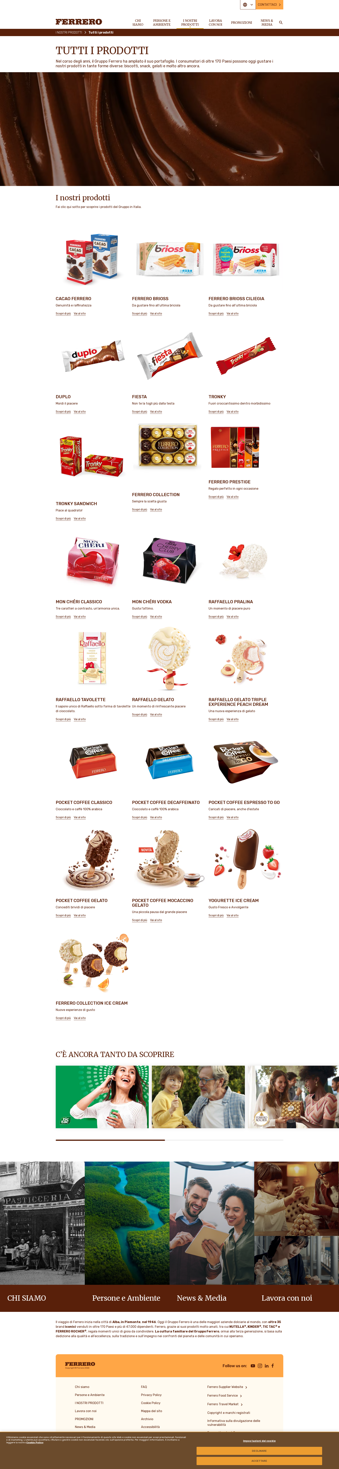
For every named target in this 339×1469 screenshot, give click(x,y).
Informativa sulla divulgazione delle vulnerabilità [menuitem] (233, 1423)
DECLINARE (259, 1450)
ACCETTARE (259, 1460)
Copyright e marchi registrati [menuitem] (228, 1413)
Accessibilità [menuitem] (150, 1427)
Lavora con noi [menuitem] (215, 22)
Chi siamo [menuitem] (137, 22)
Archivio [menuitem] (147, 1419)
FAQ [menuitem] (144, 1387)
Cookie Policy (34, 1442)
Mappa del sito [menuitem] (151, 1411)
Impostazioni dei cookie (259, 1440)
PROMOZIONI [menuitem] (241, 23)
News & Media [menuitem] (267, 22)
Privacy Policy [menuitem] (151, 1395)
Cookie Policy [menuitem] (150, 1403)
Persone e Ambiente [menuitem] (161, 22)
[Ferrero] (79, 22)
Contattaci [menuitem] (267, 4)
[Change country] (248, 4)
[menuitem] (228, 1387)
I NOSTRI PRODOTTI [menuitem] (190, 22)
